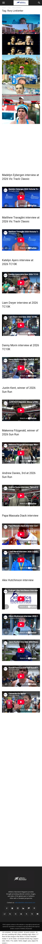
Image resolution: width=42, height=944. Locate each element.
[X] (32, 914)
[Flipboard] (12, 908)
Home (4, 8)
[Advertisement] (21, 145)
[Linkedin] (23, 908)
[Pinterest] (34, 908)
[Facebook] (7, 908)
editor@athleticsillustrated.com (25, 902)
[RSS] (10, 914)
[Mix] (29, 908)
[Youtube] (37, 914)
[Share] (15, 914)
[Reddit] (4, 914)
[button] (3, 3)
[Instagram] (18, 908)
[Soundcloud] (21, 914)
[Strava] (26, 914)
